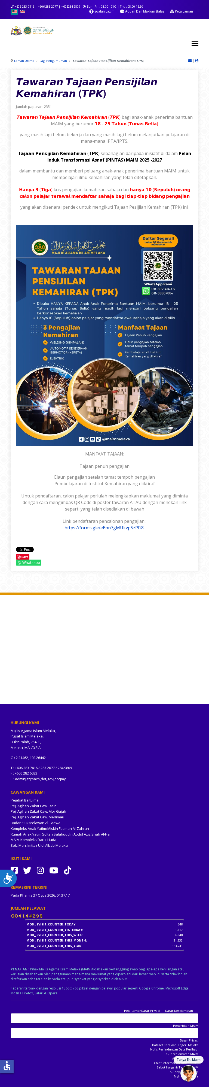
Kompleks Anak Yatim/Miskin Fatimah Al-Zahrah (50, 828)
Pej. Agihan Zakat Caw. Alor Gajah (38, 811)
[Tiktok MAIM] (67, 870)
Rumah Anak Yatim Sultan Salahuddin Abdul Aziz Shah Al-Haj (60, 834)
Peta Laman (132, 1011)
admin (20, 778)
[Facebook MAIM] (14, 870)
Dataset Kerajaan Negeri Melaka (175, 1045)
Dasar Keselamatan (179, 1011)
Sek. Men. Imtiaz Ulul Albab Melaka (39, 845)
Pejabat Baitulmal (25, 800)
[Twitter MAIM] (27, 870)
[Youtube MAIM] (54, 870)
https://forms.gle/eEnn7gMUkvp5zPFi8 (104, 528)
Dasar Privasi (150, 1011)
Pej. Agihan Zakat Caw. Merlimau (37, 817)
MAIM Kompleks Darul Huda (33, 839)
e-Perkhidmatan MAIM (182, 1054)
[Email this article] (190, 60)
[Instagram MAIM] (40, 870)
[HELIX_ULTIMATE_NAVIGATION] (195, 43)
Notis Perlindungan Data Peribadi (174, 1049)
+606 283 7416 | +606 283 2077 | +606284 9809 (47, 6)
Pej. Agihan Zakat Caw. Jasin (34, 805)
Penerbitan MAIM (185, 1026)
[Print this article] (196, 60)
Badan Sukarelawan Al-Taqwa (35, 822)
